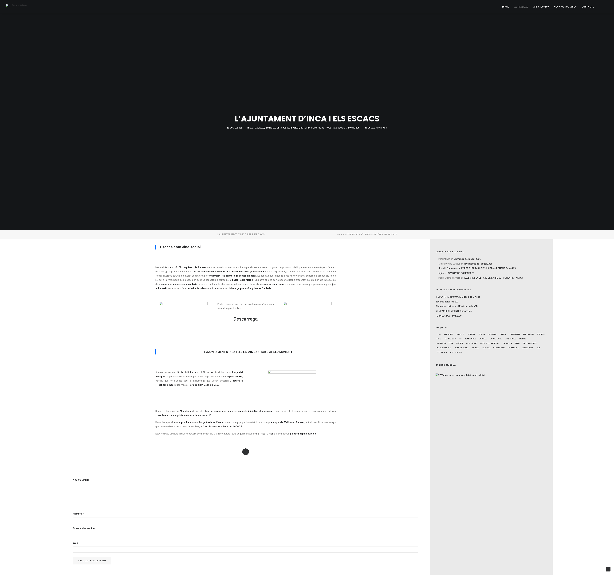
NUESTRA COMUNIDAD (312, 127)
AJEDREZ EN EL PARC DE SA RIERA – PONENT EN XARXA (487, 268)
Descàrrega (245, 319)
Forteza (541, 334)
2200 (438, 334)
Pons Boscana (461, 348)
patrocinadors (444, 348)
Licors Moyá (496, 339)
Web (75, 543)
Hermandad (450, 339)
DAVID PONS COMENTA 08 (461, 273)
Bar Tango (448, 334)
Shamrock (513, 348)
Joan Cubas (470, 339)
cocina (482, 334)
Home (339, 234)
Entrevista (515, 334)
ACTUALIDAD (521, 6)
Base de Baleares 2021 (448, 301)
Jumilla (483, 339)
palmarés (507, 343)
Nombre (78, 513)
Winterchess (456, 352)
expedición (528, 334)
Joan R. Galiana (446, 268)
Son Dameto (527, 348)
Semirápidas (499, 348)
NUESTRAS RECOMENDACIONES (342, 127)
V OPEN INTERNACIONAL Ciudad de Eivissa (458, 297)
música (459, 343)
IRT (460, 339)
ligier (441, 273)
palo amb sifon (530, 343)
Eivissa (503, 334)
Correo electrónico (84, 528)
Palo (517, 343)
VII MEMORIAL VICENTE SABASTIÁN (454, 311)
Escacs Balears (377, 127)
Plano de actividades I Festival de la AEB (457, 306)
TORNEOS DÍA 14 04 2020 (448, 315)
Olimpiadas (471, 343)
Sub (538, 348)
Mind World (510, 339)
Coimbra (492, 334)
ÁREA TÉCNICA (541, 6)
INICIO (505, 6)
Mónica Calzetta (445, 343)
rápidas (486, 348)
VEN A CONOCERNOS (565, 6)
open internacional (489, 343)
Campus (460, 334)
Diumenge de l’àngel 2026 (467, 259)
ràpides (475, 348)
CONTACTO (588, 6)
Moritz (522, 339)
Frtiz (439, 339)
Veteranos (442, 352)
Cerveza (471, 334)
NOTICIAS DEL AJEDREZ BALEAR (282, 127)
